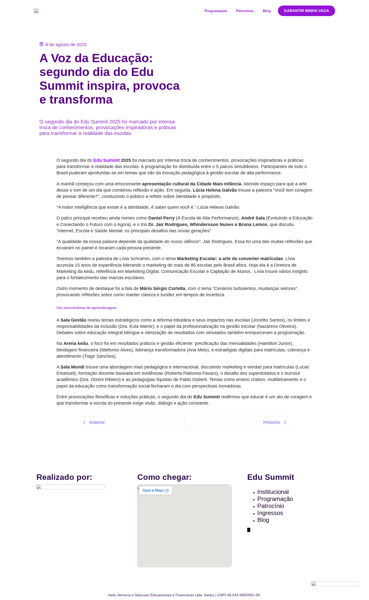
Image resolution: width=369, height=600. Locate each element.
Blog (267, 11)
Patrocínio (245, 11)
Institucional (273, 491)
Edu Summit (106, 160)
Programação (216, 11)
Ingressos (270, 512)
